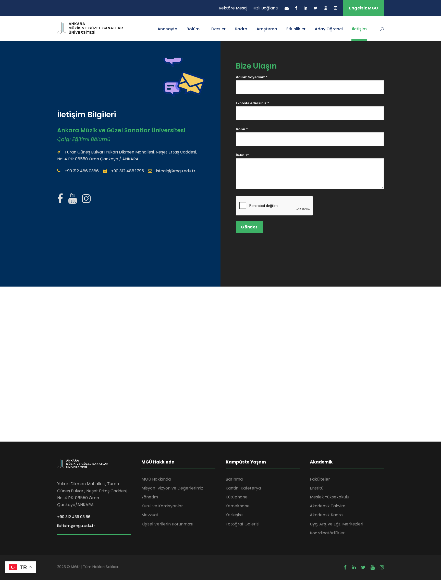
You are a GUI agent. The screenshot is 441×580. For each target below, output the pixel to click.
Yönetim (149, 497)
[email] (287, 8)
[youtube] (325, 8)
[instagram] (335, 8)
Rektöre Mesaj (233, 8)
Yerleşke (234, 515)
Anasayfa (167, 29)
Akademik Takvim (327, 506)
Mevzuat (149, 515)
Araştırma (266, 29)
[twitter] (315, 8)
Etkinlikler (295, 29)
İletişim (359, 29)
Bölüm (193, 29)
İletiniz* (242, 155)
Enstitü (316, 488)
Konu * (242, 129)
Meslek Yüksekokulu (329, 497)
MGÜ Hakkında (156, 479)
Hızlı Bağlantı (265, 8)
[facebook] (296, 8)
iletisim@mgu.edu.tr (76, 525)
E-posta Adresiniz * (252, 103)
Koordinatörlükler (327, 533)
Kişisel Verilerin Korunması (167, 524)
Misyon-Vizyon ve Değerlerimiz (172, 488)
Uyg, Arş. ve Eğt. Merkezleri (336, 524)
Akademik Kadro (326, 515)
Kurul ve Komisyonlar (162, 506)
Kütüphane (237, 497)
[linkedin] (305, 8)
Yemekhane (238, 506)
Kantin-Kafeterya (243, 488)
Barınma (234, 479)
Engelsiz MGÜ (363, 8)
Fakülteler (320, 479)
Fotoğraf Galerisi (242, 524)
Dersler (218, 29)
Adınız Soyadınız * (251, 77)
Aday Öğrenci (329, 29)
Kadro (241, 29)
